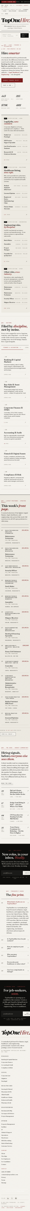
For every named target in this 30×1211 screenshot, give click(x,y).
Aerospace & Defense (7, 1113)
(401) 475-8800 (5, 1172)
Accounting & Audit (7, 1065)
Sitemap (3, 1183)
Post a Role (24, 35)
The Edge (4, 1156)
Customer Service (6, 1146)
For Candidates (5, 1161)
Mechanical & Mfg (6, 1111)
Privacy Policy (20, 1191)
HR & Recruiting (6, 1140)
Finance (5, 1056)
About (3, 1153)
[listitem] (15, 536)
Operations (4, 1135)
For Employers (5, 1159)
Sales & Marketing (6, 1143)
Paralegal (4, 1081)
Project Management (7, 1116)
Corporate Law (5, 1075)
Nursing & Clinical (6, 1089)
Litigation (4, 1078)
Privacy (3, 1177)
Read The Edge (7, 783)
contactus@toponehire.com (9, 1174)
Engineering (7, 1107)
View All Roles (8, 734)
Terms (3, 1180)
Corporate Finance (7, 1062)
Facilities (3, 1127)
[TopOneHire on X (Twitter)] (12, 1198)
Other (4, 1121)
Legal (4, 1072)
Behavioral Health (6, 1100)
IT (2, 1129)
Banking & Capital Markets (9, 1059)
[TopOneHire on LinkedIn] (8, 1198)
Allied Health (5, 1094)
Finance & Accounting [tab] (12, 347)
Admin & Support (6, 1132)
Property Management (8, 1124)
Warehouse (4, 1138)
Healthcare (6, 1086)
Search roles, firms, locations (10, 35)
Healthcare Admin (6, 1097)
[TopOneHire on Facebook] (15, 1198)
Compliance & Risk (7, 1068)
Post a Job (8, 85)
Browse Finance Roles (12, 80)
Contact (3, 1164)
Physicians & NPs (6, 1092)
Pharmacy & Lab (6, 1103)
